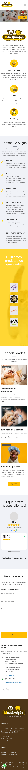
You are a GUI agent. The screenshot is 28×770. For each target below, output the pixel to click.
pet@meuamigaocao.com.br (13, 682)
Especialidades (6, 367)
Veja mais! (14, 484)
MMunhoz (11, 765)
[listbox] (14, 16)
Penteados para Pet (11, 466)
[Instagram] (7, 689)
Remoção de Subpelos (12, 430)
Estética (24, 13)
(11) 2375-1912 (9, 675)
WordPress (4, 769)
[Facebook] (3, 689)
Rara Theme (13, 767)
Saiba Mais (22, 17)
